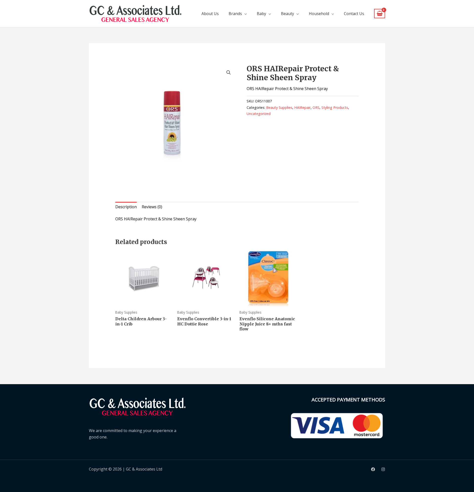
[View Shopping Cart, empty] (379, 14)
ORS (316, 107)
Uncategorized (259, 113)
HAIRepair (302, 107)
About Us (210, 13)
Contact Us (354, 13)
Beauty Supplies (279, 107)
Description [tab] (126, 206)
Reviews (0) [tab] (152, 206)
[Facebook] (373, 469)
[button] (228, 72)
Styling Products (334, 107)
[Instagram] (383, 469)
